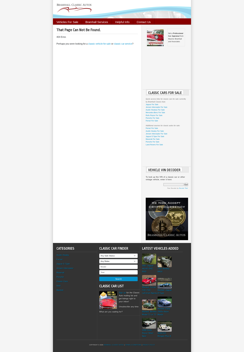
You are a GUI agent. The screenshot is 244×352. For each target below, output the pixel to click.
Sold (58, 286)
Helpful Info (122, 22)
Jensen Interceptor (64, 268)
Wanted (59, 290)
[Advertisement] (167, 68)
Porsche (60, 277)
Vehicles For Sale (67, 22)
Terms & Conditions (133, 345)
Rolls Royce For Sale (154, 115)
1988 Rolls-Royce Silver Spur (147, 333)
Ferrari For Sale (152, 121)
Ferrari (59, 259)
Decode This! (183, 188)
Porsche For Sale (152, 118)
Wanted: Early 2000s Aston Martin (164, 311)
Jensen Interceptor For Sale (156, 107)
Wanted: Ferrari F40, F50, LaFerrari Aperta (149, 290)
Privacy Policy (149, 345)
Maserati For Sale (153, 139)
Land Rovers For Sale (154, 145)
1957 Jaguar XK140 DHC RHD (147, 268)
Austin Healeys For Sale (155, 110)
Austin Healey (62, 255)
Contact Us (144, 22)
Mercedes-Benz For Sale (155, 113)
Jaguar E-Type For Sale (155, 136)
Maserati (60, 272)
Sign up (122, 292)
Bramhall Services (96, 22)
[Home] (122, 9)
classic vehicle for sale (99, 44)
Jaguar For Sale (152, 105)
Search (118, 279)
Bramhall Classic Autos (114, 345)
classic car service (123, 44)
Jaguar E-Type (63, 264)
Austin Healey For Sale (155, 131)
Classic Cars (62, 281)
